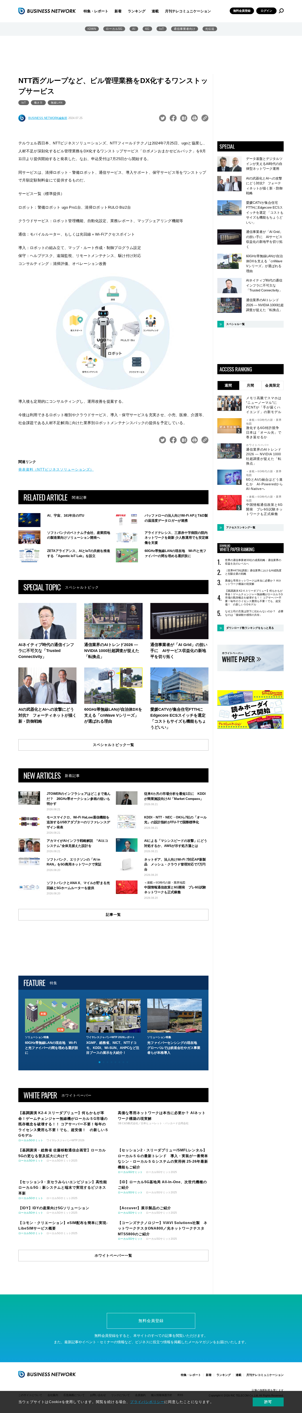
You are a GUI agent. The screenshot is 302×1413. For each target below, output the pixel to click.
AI (134, 28)
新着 (118, 11)
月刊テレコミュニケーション (188, 11)
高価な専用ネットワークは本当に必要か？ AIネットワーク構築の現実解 (253, 582)
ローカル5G (114, 28)
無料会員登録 (241, 10)
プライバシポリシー (147, 1402)
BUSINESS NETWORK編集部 (47, 118)
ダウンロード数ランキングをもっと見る (250, 627)
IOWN (92, 28)
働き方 (38, 102)
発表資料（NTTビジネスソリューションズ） (56, 469)
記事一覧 (113, 914)
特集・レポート (96, 11)
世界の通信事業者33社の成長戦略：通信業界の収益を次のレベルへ (253, 562)
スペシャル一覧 (235, 324)
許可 (268, 1402)
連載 (155, 11)
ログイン (266, 10)
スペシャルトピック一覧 (113, 745)
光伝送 (209, 28)
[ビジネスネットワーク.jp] (47, 10)
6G (147, 28)
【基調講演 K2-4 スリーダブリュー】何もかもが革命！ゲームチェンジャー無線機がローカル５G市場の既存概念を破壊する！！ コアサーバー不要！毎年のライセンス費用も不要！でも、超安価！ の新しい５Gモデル (254, 597)
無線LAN (57, 102)
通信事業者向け (184, 28)
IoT (161, 28)
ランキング (136, 11)
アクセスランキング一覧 (240, 527)
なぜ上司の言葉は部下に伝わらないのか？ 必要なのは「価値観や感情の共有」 (254, 613)
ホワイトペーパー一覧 (113, 1255)
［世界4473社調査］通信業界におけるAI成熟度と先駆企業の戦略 (253, 572)
